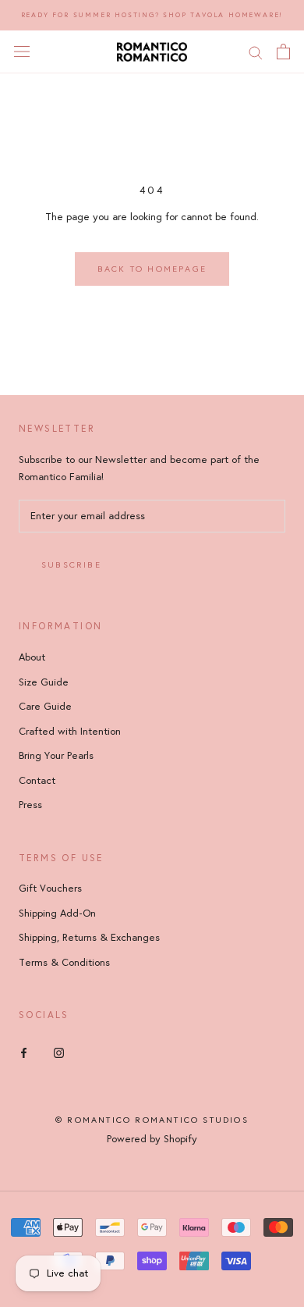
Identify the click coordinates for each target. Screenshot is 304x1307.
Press (30, 805)
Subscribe (71, 565)
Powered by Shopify (152, 1139)
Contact (37, 781)
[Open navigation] (22, 51)
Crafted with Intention (70, 731)
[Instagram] (59, 1052)
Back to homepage (152, 269)
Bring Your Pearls (56, 756)
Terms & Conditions (64, 962)
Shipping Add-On (57, 913)
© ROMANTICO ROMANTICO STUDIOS (152, 1120)
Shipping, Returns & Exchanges (89, 937)
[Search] (256, 52)
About (32, 657)
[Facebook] (24, 1052)
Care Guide (45, 706)
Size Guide (44, 682)
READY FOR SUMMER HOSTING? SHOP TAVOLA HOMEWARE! (152, 14)
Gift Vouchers (50, 888)
